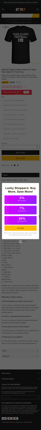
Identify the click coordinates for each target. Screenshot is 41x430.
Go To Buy (20, 228)
